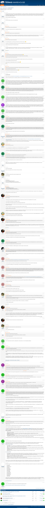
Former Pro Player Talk (9, 492)
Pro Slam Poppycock (5, 500)
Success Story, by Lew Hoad (6, 493)
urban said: (7, 116)
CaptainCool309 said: (8, 275)
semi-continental (25, 428)
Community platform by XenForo (22, 507)
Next (2, 11)
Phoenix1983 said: (8, 284)
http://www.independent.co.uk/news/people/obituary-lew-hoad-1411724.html (22, 76)
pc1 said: (7, 294)
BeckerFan (3, 496)
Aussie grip (30, 428)
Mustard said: (7, 153)
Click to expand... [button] (25, 370)
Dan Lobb (42, 494)
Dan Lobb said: (7, 381)
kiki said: (7, 53)
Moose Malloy (3, 498)
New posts (1, 6)
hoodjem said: (7, 195)
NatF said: (7, 26)
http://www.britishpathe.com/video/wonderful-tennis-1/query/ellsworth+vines (33, 276)
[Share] (43, 12)
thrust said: (7, 374)
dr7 (42, 492)
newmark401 (3, 494)
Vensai (3, 16)
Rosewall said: (7, 126)
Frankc (42, 496)
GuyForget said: (7, 420)
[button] (8, 5)
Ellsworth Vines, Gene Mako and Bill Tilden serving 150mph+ (10, 491)
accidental (3, 492)
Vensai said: (7, 258)
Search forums (4, 6)
